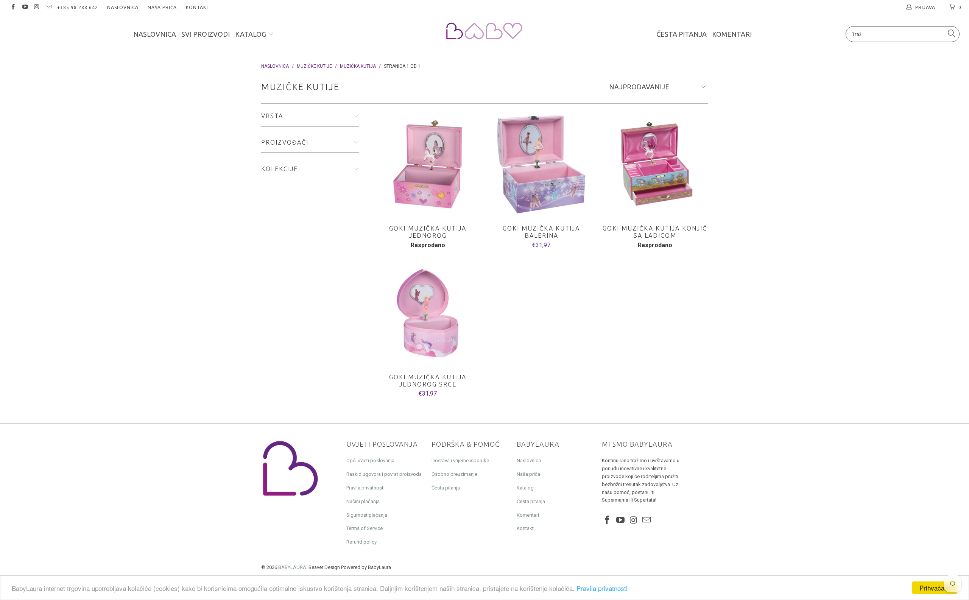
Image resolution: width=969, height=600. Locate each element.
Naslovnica (123, 7)
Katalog (251, 34)
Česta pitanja (681, 34)
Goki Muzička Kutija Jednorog (428, 164)
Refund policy (361, 542)
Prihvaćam (934, 587)
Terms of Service (364, 528)
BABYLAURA (292, 567)
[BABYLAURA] (484, 31)
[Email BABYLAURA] (48, 7)
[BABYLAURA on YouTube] (24, 7)
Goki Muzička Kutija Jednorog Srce (428, 313)
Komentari (732, 34)
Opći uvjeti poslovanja (370, 460)
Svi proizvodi (205, 34)
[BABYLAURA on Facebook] (12, 7)
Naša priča (162, 7)
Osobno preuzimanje (454, 474)
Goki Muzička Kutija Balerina (541, 164)
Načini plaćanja (363, 501)
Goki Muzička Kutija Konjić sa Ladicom (655, 164)
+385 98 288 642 (77, 7)
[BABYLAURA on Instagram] (36, 7)
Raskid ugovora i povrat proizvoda (384, 474)
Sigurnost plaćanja (366, 515)
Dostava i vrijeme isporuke (460, 460)
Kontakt (198, 7)
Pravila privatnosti (602, 588)
